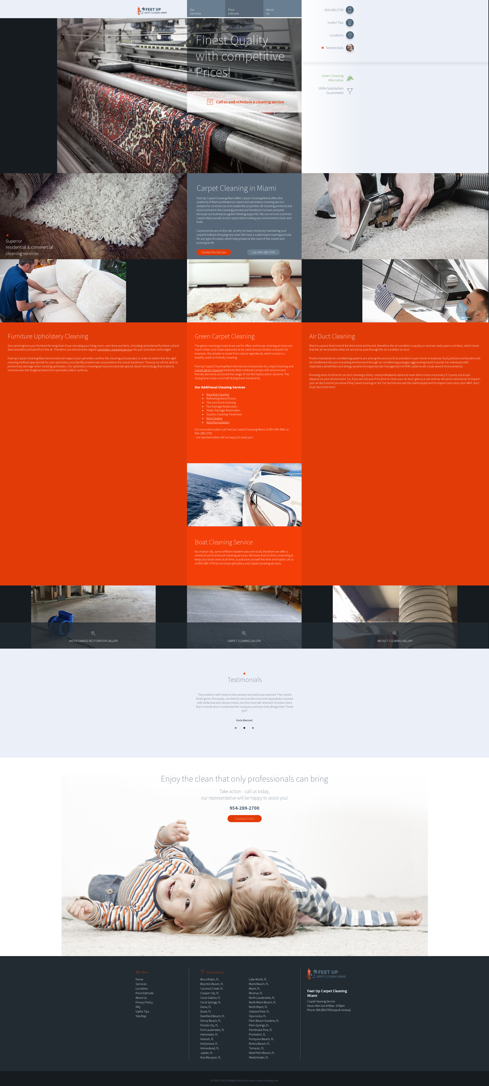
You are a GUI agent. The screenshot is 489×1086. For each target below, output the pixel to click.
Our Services (195, 11)
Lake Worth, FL (258, 974)
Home (139, 974)
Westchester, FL (258, 1052)
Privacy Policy (144, 997)
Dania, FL (205, 1001)
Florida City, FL (209, 1020)
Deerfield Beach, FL (212, 1010)
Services (141, 978)
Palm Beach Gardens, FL (264, 1015)
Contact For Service (213, 252)
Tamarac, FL (256, 1042)
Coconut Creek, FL (211, 983)
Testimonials (334, 48)
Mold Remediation (217, 422)
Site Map (141, 1010)
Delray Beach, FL (210, 1015)
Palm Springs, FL (259, 1020)
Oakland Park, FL (259, 1006)
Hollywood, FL (209, 1038)
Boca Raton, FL (209, 974)
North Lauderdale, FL (262, 992)
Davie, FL (205, 1006)
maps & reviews (341, 1004)
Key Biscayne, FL (210, 1052)
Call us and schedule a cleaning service (249, 101)
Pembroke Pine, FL (260, 1024)
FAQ (138, 1001)
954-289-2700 (333, 10)
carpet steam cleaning (209, 370)
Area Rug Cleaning (217, 394)
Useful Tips (335, 22)
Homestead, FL (209, 1042)
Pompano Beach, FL (261, 1033)
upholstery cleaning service (114, 349)
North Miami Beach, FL (262, 997)
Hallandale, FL (209, 1029)
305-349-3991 (277, 429)
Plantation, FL (257, 1029)
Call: (263, 252)
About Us (270, 11)
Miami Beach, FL (259, 978)
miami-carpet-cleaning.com (264, 1075)
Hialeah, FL (207, 1033)
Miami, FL (254, 983)
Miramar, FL (256, 987)
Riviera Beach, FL (259, 1038)
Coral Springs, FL (210, 997)
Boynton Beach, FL (211, 978)
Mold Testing (214, 418)
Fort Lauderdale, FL (212, 1024)
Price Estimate (233, 11)
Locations (336, 35)
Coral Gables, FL (210, 992)
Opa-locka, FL (257, 1010)
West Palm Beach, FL (261, 1047)
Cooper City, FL (209, 987)
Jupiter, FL (206, 1047)
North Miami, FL (258, 1001)
